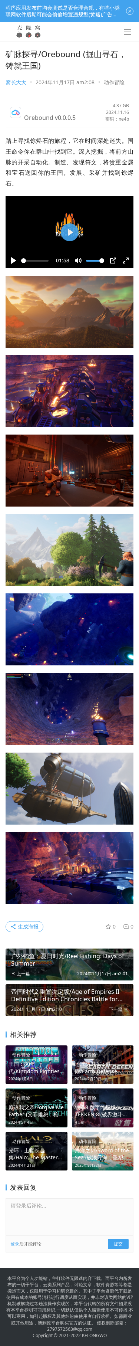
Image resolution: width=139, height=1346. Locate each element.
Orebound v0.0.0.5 (50, 118)
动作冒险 (114, 82)
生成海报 (27, 926)
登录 (14, 1244)
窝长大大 (16, 82)
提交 (118, 1244)
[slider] (35, 260)
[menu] (127, 32)
